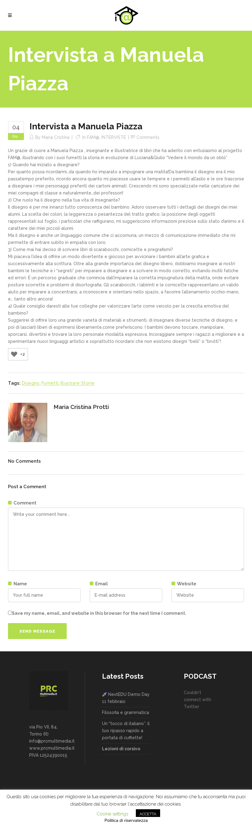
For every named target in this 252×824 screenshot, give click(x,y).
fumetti (50, 383)
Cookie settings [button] (112, 814)
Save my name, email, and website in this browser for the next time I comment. (99, 613)
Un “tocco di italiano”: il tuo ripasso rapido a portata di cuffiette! (126, 730)
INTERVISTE (113, 137)
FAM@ (93, 137)
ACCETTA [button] (148, 814)
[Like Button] (14, 354)
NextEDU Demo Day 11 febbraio (126, 698)
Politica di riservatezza (126, 820)
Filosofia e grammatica (125, 712)
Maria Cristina (55, 137)
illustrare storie (78, 383)
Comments (147, 137)
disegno (31, 383)
